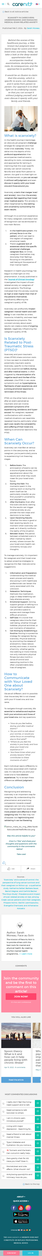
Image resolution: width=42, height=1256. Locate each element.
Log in (30, 1253)
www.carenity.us (14, 1237)
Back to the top (32, 1184)
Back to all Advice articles (16, 11)
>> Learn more (25, 954)
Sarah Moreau (33, 28)
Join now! (21, 996)
